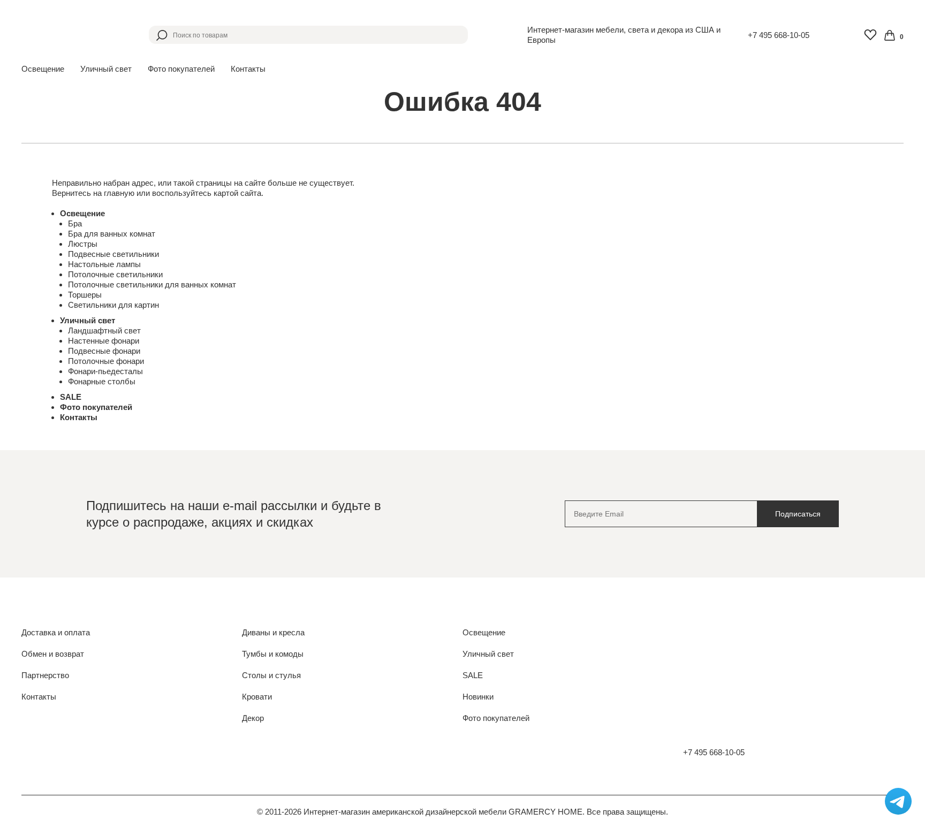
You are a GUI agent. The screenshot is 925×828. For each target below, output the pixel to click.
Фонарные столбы (101, 381)
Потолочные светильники (115, 274)
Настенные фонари (103, 340)
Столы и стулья (271, 675)
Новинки (478, 696)
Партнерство (45, 675)
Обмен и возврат (52, 653)
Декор (253, 718)
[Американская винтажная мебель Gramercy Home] (72, 35)
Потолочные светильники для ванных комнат (152, 284)
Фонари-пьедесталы (105, 371)
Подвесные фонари (104, 350)
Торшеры (85, 294)
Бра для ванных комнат (111, 233)
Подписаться (798, 514)
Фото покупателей (181, 68)
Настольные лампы (104, 264)
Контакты (248, 68)
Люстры (82, 243)
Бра (75, 223)
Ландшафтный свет (104, 330)
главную (119, 192)
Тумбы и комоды (273, 653)
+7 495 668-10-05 (778, 35)
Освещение (82, 213)
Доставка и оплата (55, 632)
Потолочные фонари (106, 361)
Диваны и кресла (273, 632)
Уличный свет (87, 320)
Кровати (257, 696)
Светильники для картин (113, 304)
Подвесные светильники (113, 254)
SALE (70, 396)
